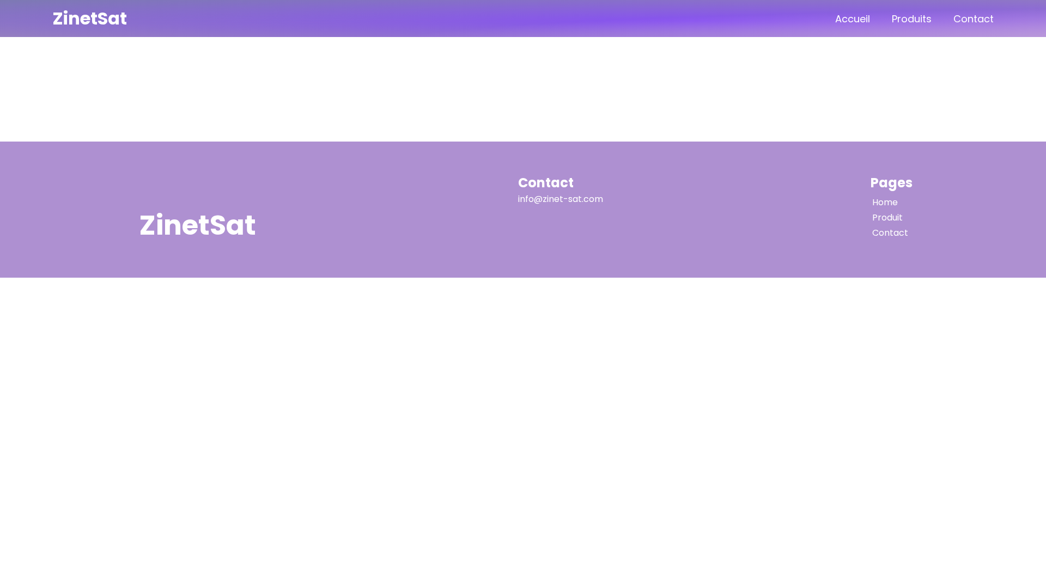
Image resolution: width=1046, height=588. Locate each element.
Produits (912, 19)
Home (885, 202)
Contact (973, 19)
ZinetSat (89, 18)
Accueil (852, 19)
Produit (887, 217)
